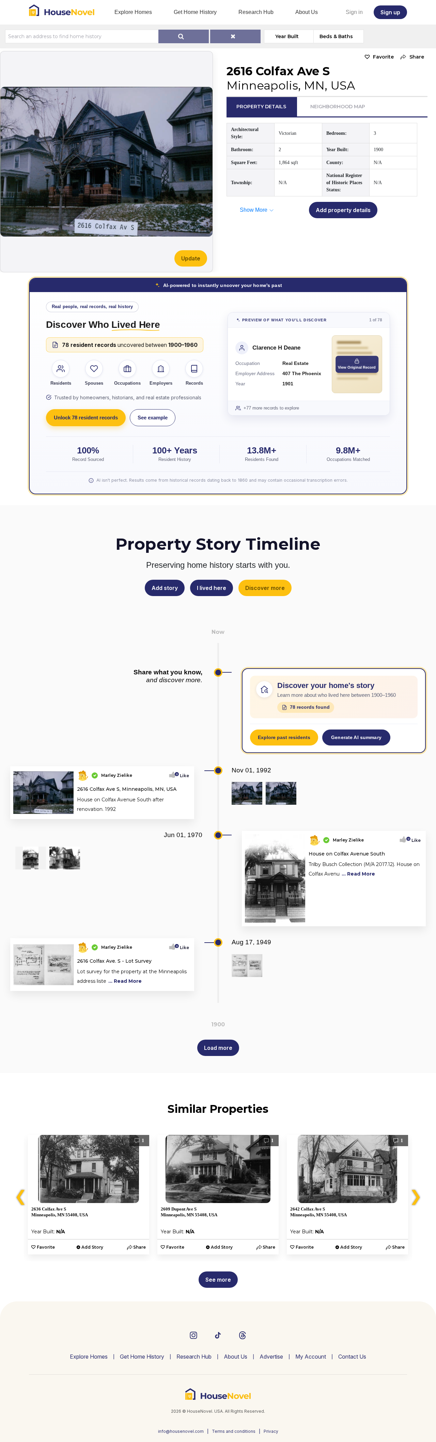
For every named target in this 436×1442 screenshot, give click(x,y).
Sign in (354, 12)
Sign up (390, 12)
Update (190, 258)
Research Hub (256, 12)
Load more (218, 1047)
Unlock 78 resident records (86, 417)
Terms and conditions (233, 1431)
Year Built (287, 36)
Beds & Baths (336, 36)
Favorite (383, 57)
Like (182, 775)
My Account (310, 1356)
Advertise (271, 1356)
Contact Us (352, 1356)
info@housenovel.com (181, 1431)
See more (218, 1279)
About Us (306, 12)
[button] (410, 57)
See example (153, 417)
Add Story (92, 1247)
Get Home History (195, 12)
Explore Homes (133, 12)
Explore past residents (284, 737)
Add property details (343, 210)
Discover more (265, 587)
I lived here (211, 587)
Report (181, 812)
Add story (165, 587)
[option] (88, 1194)
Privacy (271, 1431)
